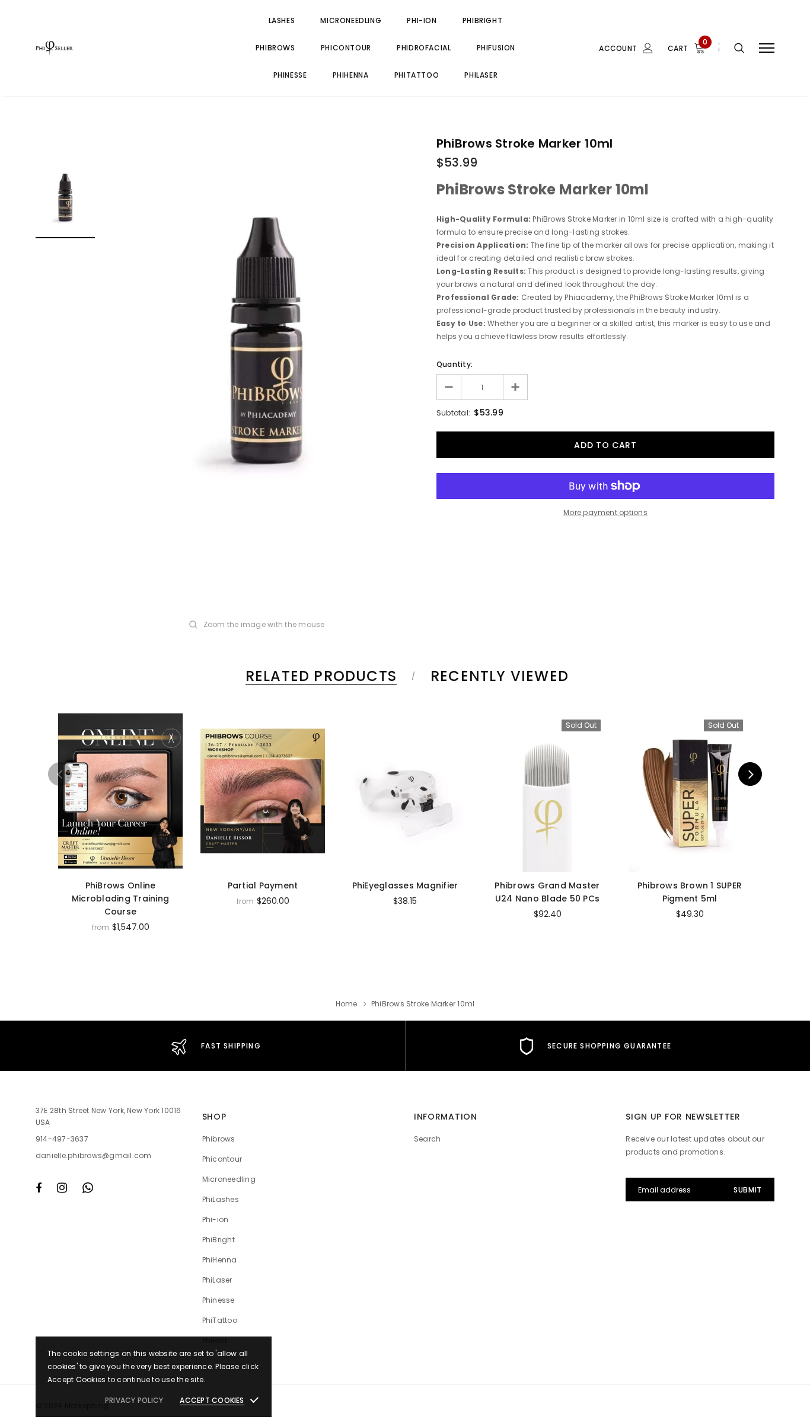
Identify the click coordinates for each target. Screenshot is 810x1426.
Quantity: (454, 364)
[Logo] (125, 48)
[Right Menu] (766, 48)
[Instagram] (62, 1187)
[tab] (319, 676)
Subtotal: (453, 413)
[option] (266, 341)
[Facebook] (39, 1187)
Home (347, 1004)
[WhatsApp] (87, 1187)
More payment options (605, 512)
